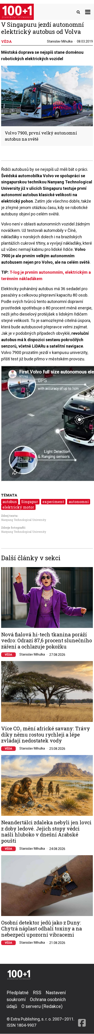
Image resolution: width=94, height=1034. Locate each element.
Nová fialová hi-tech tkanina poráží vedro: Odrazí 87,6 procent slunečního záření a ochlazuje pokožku (46, 641)
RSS (37, 992)
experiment (53, 501)
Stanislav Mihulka (60, 41)
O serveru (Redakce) (42, 1006)
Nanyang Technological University (23, 520)
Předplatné (18, 992)
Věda (8, 654)
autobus (10, 501)
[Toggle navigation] (87, 12)
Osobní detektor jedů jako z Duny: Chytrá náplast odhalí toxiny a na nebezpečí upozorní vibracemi (41, 929)
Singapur (29, 501)
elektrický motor (18, 507)
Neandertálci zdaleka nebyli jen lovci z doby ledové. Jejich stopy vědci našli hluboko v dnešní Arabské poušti (46, 832)
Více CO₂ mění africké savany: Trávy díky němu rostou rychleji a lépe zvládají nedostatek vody (45, 735)
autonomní (79, 501)
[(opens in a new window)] (81, 1008)
